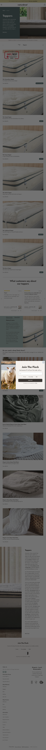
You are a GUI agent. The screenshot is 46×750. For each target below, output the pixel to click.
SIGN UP (30, 380)
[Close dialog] (43, 362)
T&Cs (36, 383)
